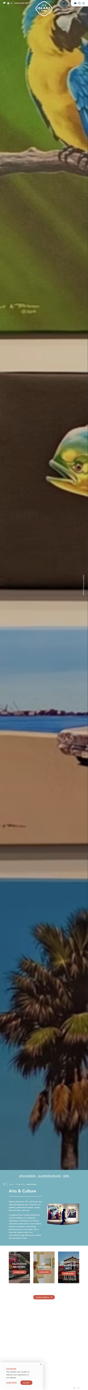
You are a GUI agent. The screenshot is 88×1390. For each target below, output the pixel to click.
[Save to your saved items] (37, 1306)
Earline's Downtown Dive (63, 1384)
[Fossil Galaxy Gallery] (25, 1314)
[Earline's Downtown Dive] (62, 1368)
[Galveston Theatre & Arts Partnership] (62, 1314)
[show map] (40, 1306)
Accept (26, 1383)
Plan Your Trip (21, 3)
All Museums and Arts (49, 1176)
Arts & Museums (27, 1176)
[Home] (52, 8)
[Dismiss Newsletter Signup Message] (41, 1364)
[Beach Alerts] (4, 3)
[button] (74, 1388)
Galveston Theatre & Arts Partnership (63, 1332)
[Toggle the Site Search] (79, 3)
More (66, 1176)
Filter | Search (42, 1297)
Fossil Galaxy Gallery (25, 1330)
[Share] (4, 1184)
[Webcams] (75, 3)
